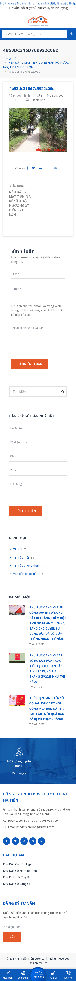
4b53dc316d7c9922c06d (32, 88)
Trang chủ (9, 58)
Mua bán (8, 977)
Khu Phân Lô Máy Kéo (17, 877)
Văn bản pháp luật (25, 574)
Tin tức (18, 549)
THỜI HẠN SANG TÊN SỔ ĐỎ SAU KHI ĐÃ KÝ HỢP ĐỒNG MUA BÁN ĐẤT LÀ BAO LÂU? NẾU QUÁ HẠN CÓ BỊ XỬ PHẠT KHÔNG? (46, 708)
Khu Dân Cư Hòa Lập (17, 864)
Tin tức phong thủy (26, 565)
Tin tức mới (21, 557)
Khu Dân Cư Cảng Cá (17, 884)
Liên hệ (68, 977)
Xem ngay (19, 773)
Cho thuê (23, 977)
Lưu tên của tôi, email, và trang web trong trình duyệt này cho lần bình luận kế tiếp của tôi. (37, 310)
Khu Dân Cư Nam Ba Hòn (20, 871)
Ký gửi (53, 977)
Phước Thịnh (21, 95)
